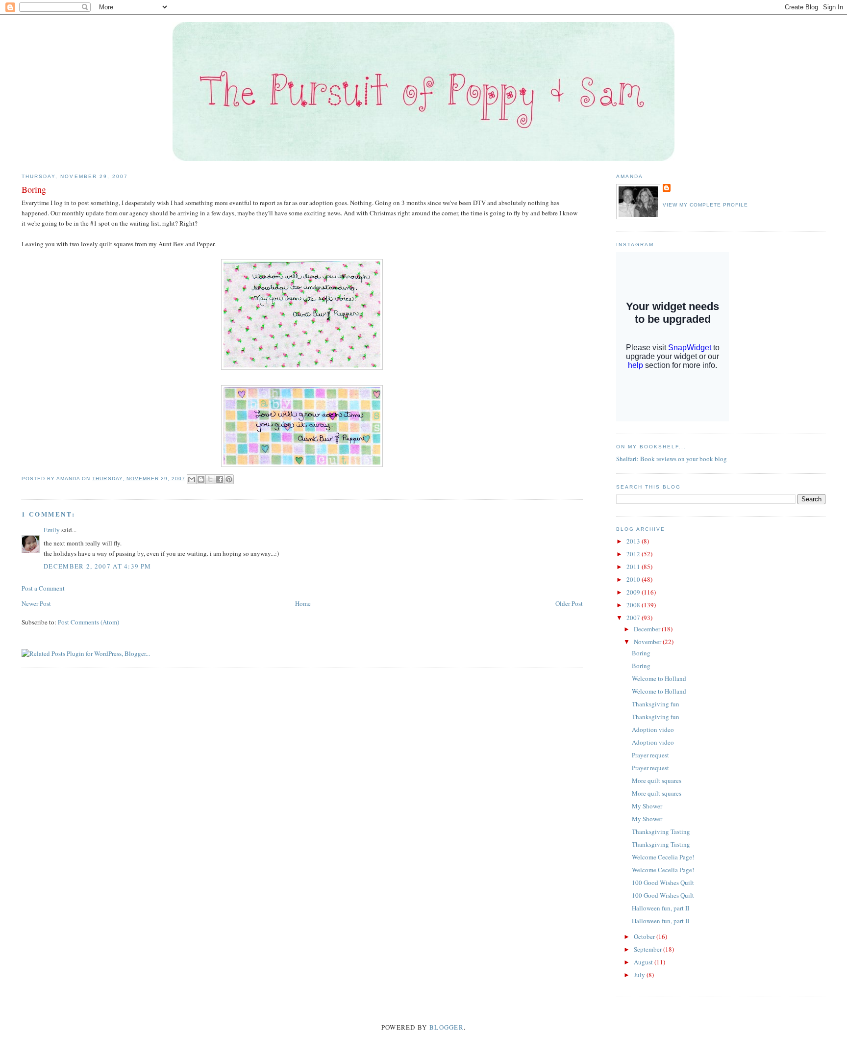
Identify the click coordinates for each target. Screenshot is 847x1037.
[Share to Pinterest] (229, 479)
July (640, 974)
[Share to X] (210, 479)
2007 (634, 617)
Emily (52, 529)
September (648, 949)
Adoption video (653, 729)
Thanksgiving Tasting (661, 831)
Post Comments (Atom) (88, 622)
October (645, 936)
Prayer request (650, 755)
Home (303, 603)
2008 (634, 604)
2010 (634, 579)
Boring (641, 652)
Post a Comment (43, 588)
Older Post (569, 603)
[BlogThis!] (201, 479)
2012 (634, 553)
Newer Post (36, 603)
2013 (634, 541)
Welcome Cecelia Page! (663, 857)
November (648, 641)
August (644, 962)
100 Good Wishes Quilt (663, 882)
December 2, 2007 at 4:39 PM (97, 566)
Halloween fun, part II (660, 908)
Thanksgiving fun (655, 704)
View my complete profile (705, 204)
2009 (634, 592)
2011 (634, 566)
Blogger (446, 1027)
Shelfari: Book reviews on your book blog (671, 458)
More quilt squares (656, 780)
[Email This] (192, 479)
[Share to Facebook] (219, 479)
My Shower (647, 806)
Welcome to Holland (659, 678)
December (648, 628)
